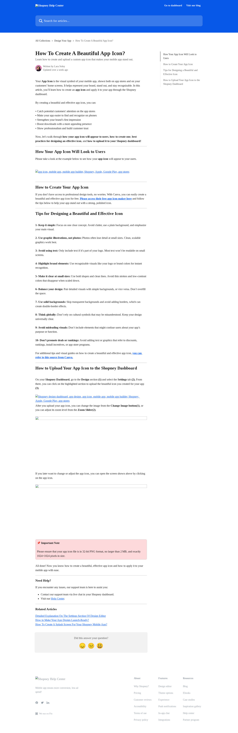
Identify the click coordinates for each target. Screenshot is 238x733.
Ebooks (186, 693)
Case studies (189, 699)
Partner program (191, 720)
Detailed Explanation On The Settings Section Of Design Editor (70, 615)
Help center (188, 713)
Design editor (165, 686)
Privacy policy (141, 720)
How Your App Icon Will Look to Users (180, 56)
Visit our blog (193, 5)
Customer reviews (142, 699)
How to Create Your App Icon (178, 64)
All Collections (42, 40)
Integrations (164, 720)
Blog (185, 686)
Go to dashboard (173, 5)
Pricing (137, 693)
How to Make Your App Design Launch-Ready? (62, 620)
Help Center (57, 598)
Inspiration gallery (192, 706)
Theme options (165, 693)
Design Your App (62, 40)
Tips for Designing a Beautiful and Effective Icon (180, 72)
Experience (163, 699)
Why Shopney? (141, 686)
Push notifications (167, 706)
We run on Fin (45, 713)
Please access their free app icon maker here (106, 198)
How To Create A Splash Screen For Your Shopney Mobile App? (71, 624)
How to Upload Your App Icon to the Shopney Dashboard (181, 82)
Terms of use (140, 713)
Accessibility (140, 706)
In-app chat (164, 713)
